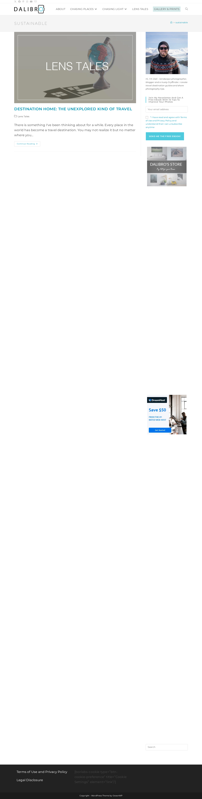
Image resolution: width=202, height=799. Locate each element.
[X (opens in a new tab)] (15, 1)
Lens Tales (23, 116)
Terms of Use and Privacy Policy (42, 772)
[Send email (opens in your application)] (35, 1)
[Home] (171, 22)
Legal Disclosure (30, 780)
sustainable (181, 22)
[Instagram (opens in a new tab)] (27, 1)
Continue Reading (28, 144)
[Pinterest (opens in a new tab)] (23, 1)
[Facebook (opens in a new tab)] (19, 1)
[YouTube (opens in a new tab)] (31, 1)
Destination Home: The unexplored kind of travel (73, 109)
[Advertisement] (167, 240)
